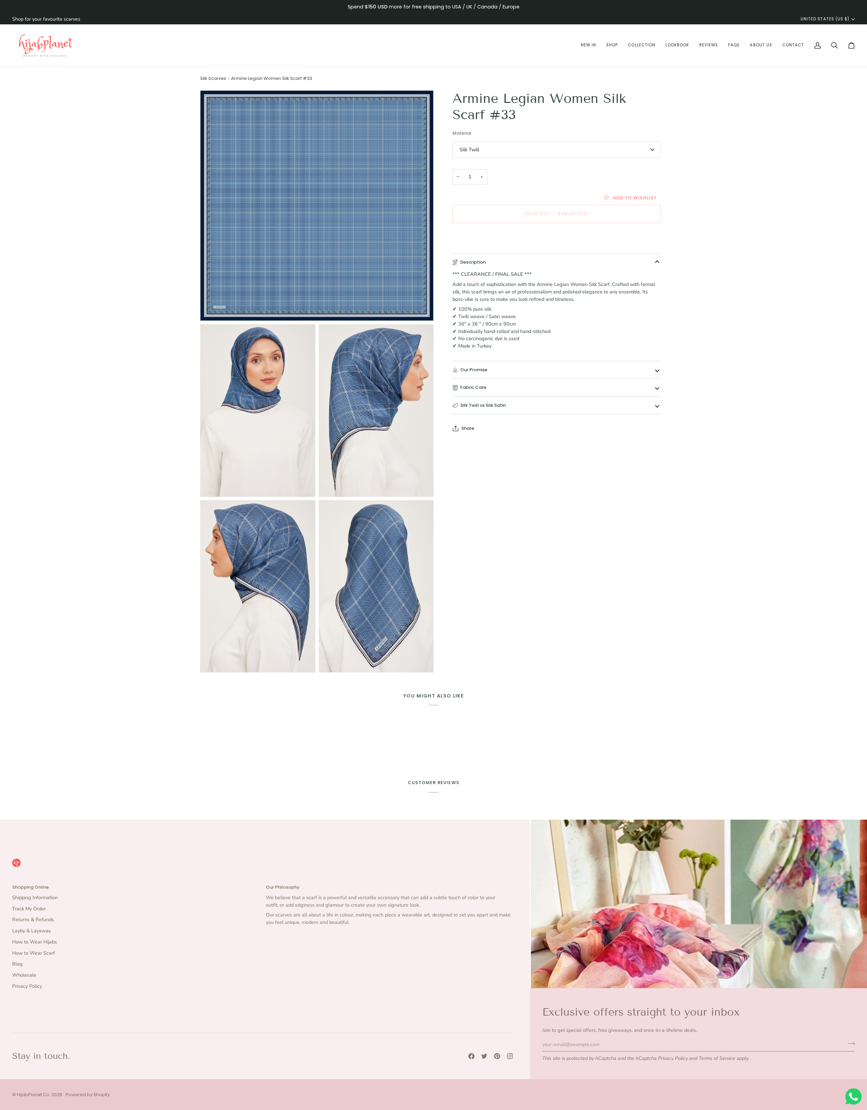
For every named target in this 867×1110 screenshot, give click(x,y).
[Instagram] (510, 1056)
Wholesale (24, 975)
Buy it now (556, 237)
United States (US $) (825, 19)
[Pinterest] (497, 1056)
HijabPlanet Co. (33, 1094)
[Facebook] (471, 1056)
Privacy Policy (673, 1058)
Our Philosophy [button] (283, 887)
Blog (17, 963)
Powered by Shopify (88, 1094)
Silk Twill (469, 149)
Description (473, 262)
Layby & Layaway (31, 930)
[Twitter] (484, 1056)
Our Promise (473, 370)
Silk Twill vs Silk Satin (483, 405)
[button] (588, 45)
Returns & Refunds (33, 919)
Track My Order (29, 908)
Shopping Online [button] (30, 887)
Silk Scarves (213, 78)
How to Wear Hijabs (34, 941)
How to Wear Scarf (33, 953)
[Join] (849, 1043)
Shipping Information (35, 897)
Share (467, 428)
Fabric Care (473, 387)
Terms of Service (717, 1058)
